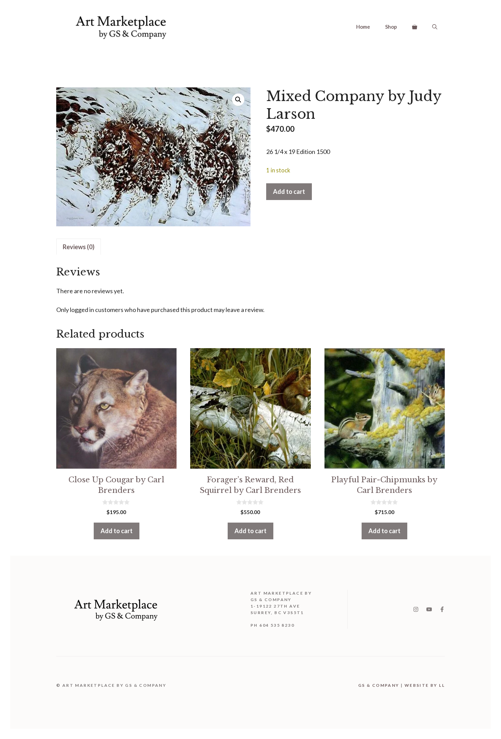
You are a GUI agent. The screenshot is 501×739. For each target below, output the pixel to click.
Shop (391, 27)
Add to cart (289, 191)
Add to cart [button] (117, 531)
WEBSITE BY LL (425, 685)
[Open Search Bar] (435, 26)
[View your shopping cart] (415, 26)
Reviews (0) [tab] (78, 247)
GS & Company (378, 685)
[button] (238, 100)
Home (363, 27)
